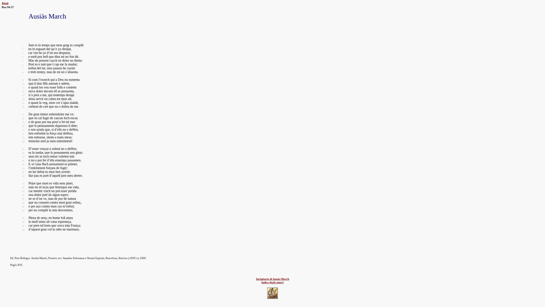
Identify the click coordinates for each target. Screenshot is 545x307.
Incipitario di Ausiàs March (272, 279)
